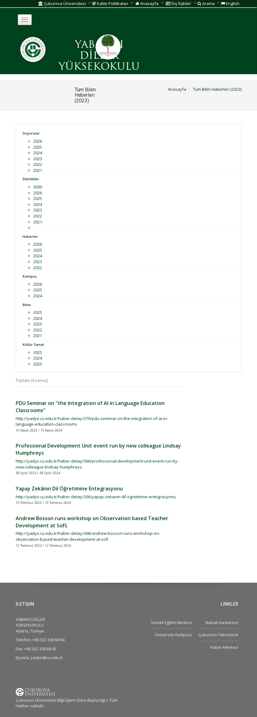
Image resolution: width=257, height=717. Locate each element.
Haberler (30, 236)
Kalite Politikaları (112, 3)
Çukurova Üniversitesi (64, 3)
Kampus (30, 276)
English (232, 3)
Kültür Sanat (33, 344)
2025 (37, 147)
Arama (208, 3)
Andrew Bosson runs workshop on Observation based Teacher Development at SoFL (92, 522)
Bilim (27, 304)
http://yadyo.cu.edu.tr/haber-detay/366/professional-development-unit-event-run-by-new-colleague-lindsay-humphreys (97, 464)
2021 (37, 170)
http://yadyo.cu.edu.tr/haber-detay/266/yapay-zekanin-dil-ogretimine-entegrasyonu (96, 496)
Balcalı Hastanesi (222, 622)
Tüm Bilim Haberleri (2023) (217, 89)
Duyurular (31, 133)
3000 (37, 187)
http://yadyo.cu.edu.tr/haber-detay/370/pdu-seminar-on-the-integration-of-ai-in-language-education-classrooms (92, 421)
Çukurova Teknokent (218, 635)
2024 (37, 153)
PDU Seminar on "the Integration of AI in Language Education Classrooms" (90, 407)
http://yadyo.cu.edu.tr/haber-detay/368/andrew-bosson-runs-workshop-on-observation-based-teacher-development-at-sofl (88, 536)
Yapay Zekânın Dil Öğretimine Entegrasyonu (69, 488)
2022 (37, 164)
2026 (37, 141)
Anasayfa (149, 3)
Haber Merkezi (224, 647)
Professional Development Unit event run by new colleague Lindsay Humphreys (98, 449)
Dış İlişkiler (180, 3)
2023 (37, 158)
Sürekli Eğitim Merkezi (171, 622)
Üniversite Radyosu (173, 635)
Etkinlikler (31, 179)
